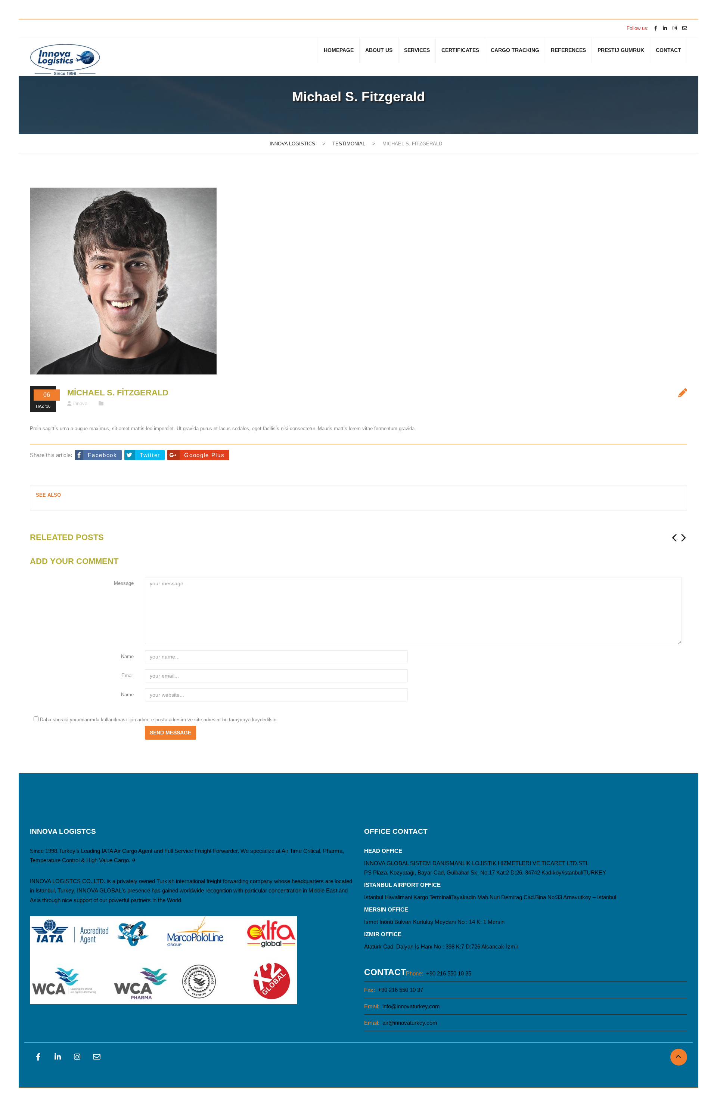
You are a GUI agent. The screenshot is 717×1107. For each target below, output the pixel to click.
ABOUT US (378, 50)
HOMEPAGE (339, 50)
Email (127, 675)
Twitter (150, 455)
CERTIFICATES (460, 50)
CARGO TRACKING (515, 50)
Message (124, 583)
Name (127, 656)
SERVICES (417, 50)
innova (80, 403)
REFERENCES (568, 50)
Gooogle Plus (204, 455)
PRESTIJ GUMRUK (621, 50)
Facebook (102, 455)
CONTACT (668, 50)
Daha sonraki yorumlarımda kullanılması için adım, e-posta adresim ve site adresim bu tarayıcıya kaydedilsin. (159, 719)
